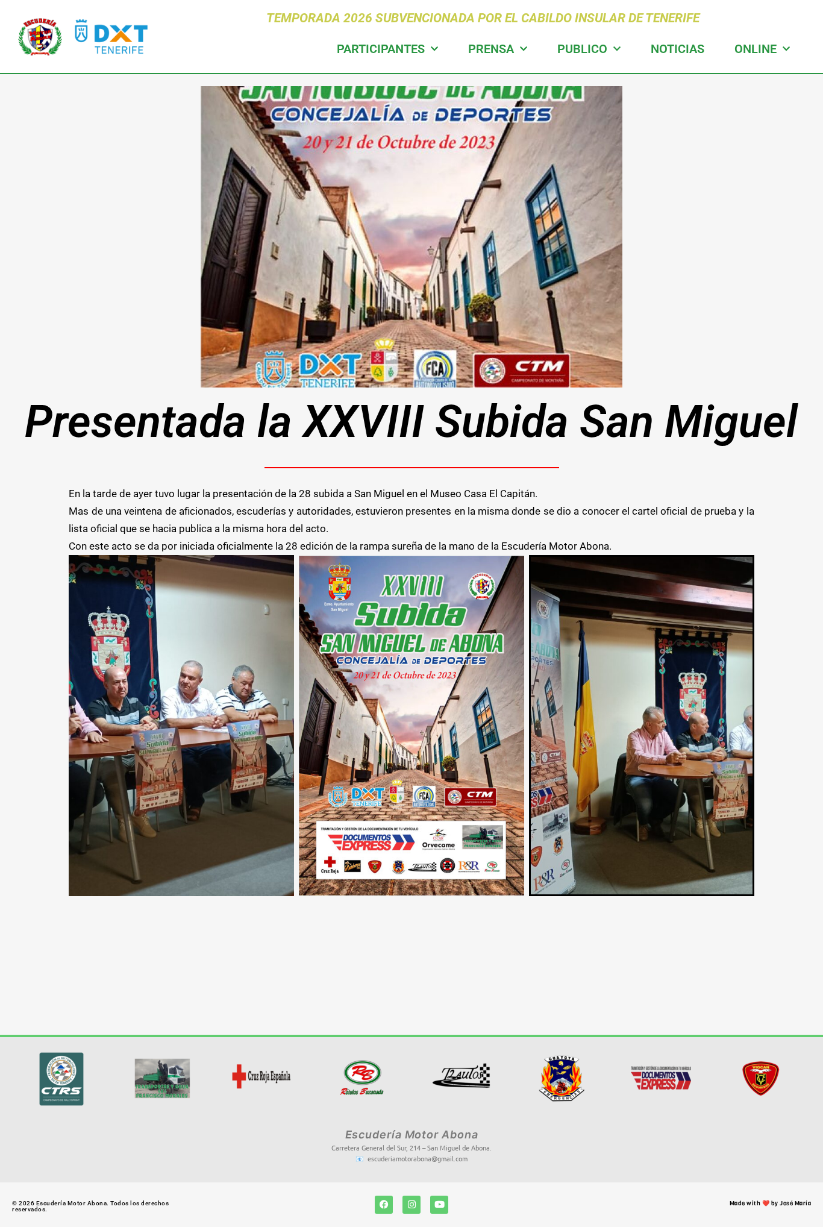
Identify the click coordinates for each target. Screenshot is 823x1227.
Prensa (491, 49)
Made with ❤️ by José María (771, 1203)
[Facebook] (384, 1205)
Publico (582, 49)
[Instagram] (411, 1205)
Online (755, 49)
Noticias (677, 49)
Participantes (381, 49)
